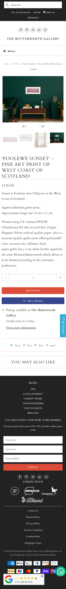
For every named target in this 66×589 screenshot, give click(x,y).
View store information (21, 328)
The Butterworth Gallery (21, 551)
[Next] (42, 126)
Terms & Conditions (33, 530)
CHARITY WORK (33, 398)
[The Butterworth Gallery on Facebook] (21, 30)
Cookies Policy (33, 536)
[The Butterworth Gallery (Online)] (9, 583)
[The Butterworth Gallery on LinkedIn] (39, 30)
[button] (33, 300)
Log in (36, 12)
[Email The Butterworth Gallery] (45, 30)
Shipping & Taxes (33, 543)
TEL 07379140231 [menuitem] (21, 12)
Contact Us (33, 510)
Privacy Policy (33, 523)
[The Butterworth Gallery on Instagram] (33, 30)
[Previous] (24, 126)
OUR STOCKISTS (33, 408)
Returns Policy (33, 517)
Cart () (50, 12)
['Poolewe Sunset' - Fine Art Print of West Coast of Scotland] (33, 99)
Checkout (33, 18)
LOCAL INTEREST (33, 394)
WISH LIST (33, 413)
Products (16, 63)
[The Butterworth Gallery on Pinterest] (27, 30)
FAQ (33, 389)
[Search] (7, 5)
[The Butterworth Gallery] (33, 38)
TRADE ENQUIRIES (33, 403)
